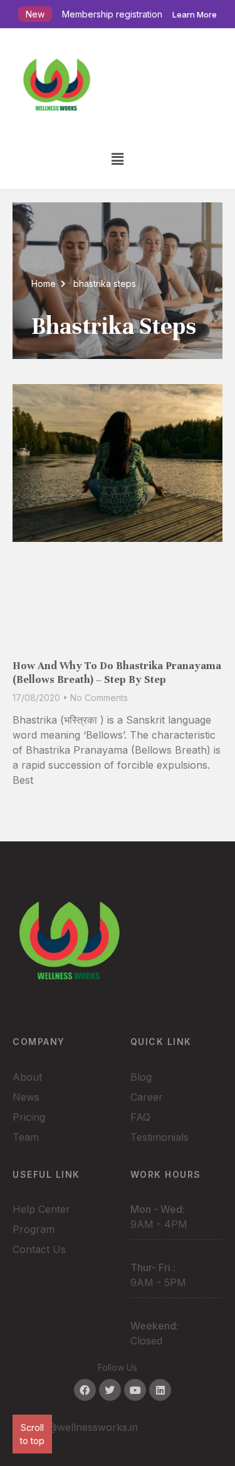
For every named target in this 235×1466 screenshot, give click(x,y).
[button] (117, 158)
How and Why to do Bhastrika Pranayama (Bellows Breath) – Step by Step (117, 672)
